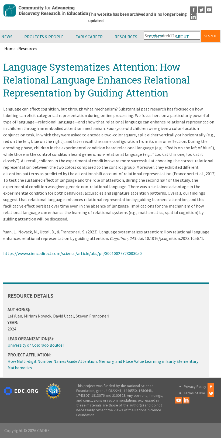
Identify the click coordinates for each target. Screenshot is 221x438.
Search (210, 36)
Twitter (201, 9)
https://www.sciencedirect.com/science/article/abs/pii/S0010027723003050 (72, 253)
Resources (126, 36)
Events (156, 36)
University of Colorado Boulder (36, 345)
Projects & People (44, 36)
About (182, 36)
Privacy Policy (195, 386)
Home (10, 48)
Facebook (193, 9)
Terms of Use (194, 393)
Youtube (209, 9)
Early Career (89, 36)
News (6, 36)
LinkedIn (193, 16)
